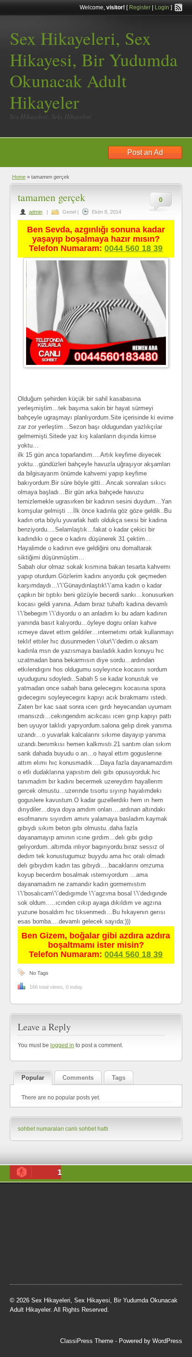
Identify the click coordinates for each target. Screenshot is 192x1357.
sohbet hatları (126, 1212)
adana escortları (119, 1200)
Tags (118, 1077)
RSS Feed (178, 7)
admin (35, 212)
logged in (62, 1045)
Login (162, 7)
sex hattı (49, 1248)
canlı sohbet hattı (86, 1129)
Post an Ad (145, 152)
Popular (32, 1077)
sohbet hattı (34, 1224)
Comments (78, 1077)
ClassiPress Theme (86, 1340)
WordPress (167, 1340)
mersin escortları (56, 1259)
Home (19, 177)
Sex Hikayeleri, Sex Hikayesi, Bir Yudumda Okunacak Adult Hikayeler (94, 70)
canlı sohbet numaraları (52, 1235)
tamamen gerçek (51, 197)
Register (140, 7)
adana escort (73, 1200)
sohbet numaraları (41, 1129)
